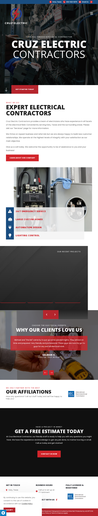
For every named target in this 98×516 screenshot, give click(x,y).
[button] (22, 158)
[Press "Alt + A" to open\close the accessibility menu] (3, 513)
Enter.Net (71, 511)
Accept (9, 510)
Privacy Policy (44, 513)
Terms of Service (57, 513)
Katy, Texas (56, 2)
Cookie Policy (27, 503)
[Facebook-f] (57, 500)
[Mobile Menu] (91, 13)
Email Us (85, 2)
